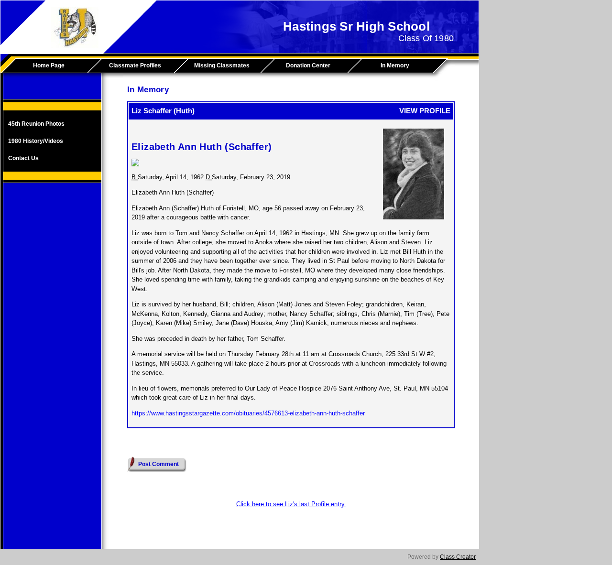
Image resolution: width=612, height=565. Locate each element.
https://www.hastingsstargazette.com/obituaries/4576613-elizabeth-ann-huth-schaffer (248, 413)
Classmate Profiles (135, 65)
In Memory (395, 65)
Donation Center (308, 65)
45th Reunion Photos (36, 123)
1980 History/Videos (35, 141)
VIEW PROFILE (424, 111)
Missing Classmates (222, 65)
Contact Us (23, 158)
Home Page (49, 65)
